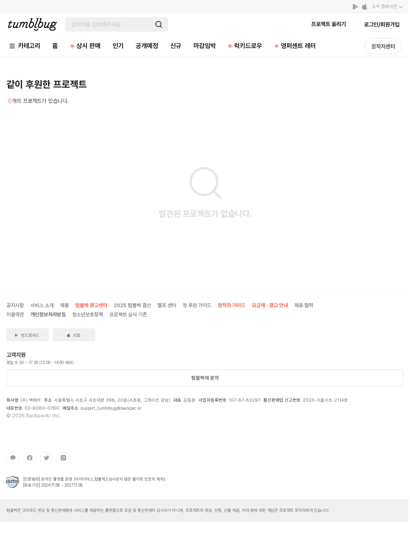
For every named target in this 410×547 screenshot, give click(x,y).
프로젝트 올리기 (328, 24)
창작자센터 (383, 46)
